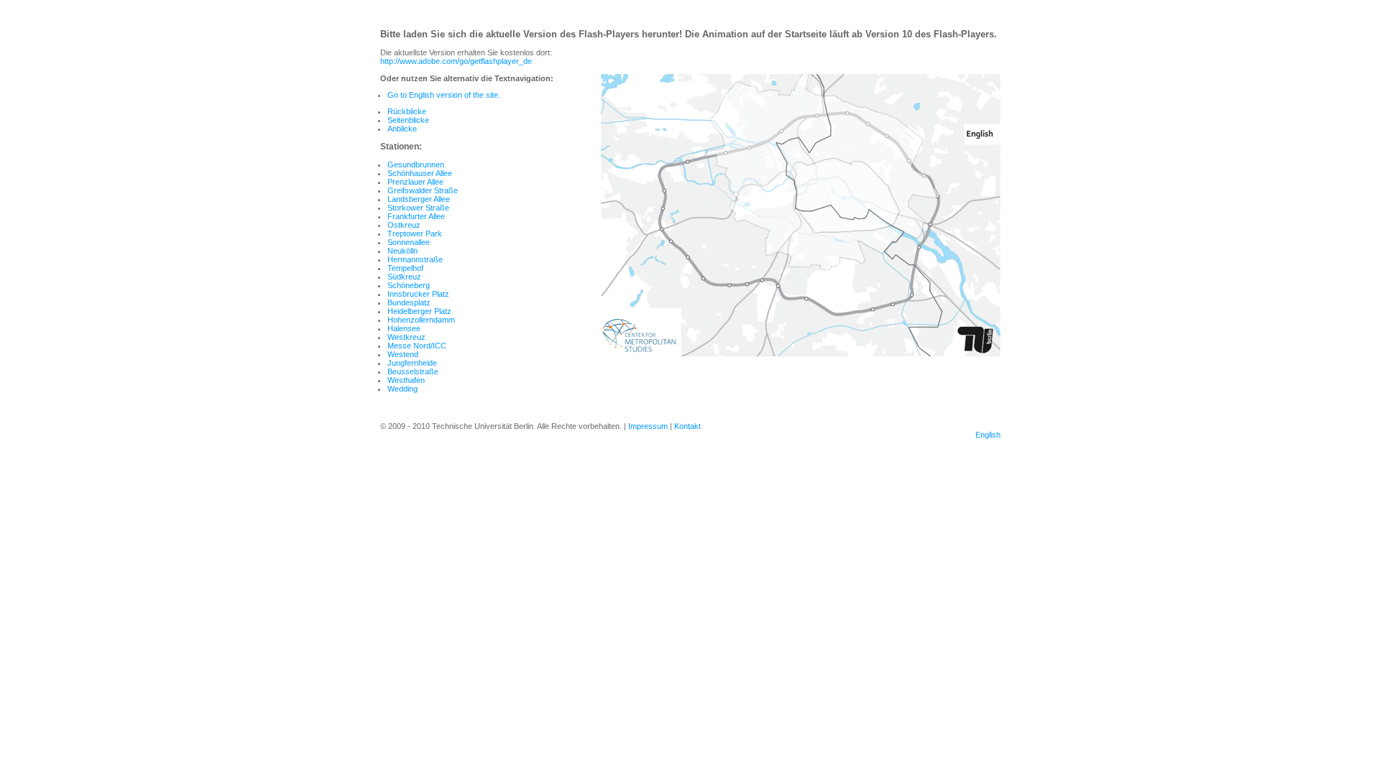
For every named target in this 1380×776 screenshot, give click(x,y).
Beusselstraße (412, 371)
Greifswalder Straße (422, 190)
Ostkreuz (403, 225)
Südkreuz (404, 276)
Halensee (403, 328)
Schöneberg (408, 285)
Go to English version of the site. (443, 95)
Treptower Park (414, 233)
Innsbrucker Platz (418, 294)
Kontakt (687, 426)
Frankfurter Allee (416, 216)
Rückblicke (406, 111)
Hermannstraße (415, 259)
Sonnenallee (408, 242)
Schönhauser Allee (419, 173)
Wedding (402, 388)
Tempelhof (405, 268)
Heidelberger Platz (419, 311)
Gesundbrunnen (415, 164)
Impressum (648, 426)
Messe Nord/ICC (416, 345)
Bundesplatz (409, 302)
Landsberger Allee (418, 199)
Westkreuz (406, 337)
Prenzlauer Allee (415, 181)
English (987, 434)
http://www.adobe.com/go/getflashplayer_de (456, 61)
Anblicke (402, 128)
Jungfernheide (412, 363)
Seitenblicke (408, 120)
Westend (402, 354)
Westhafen (406, 380)
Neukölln (402, 250)
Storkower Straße (418, 207)
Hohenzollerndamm (421, 319)
